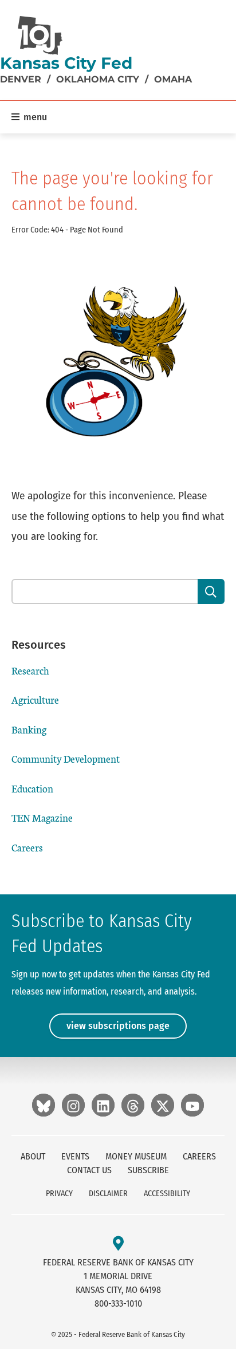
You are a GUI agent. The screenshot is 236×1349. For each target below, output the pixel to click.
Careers (27, 847)
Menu (34, 117)
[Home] (40, 35)
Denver (20, 79)
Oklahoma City (97, 79)
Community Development (65, 758)
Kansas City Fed (66, 63)
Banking (28, 729)
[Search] (211, 591)
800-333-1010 (118, 1303)
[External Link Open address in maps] (118, 1244)
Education (32, 788)
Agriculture (35, 699)
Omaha (173, 79)
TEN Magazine (42, 817)
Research (30, 670)
